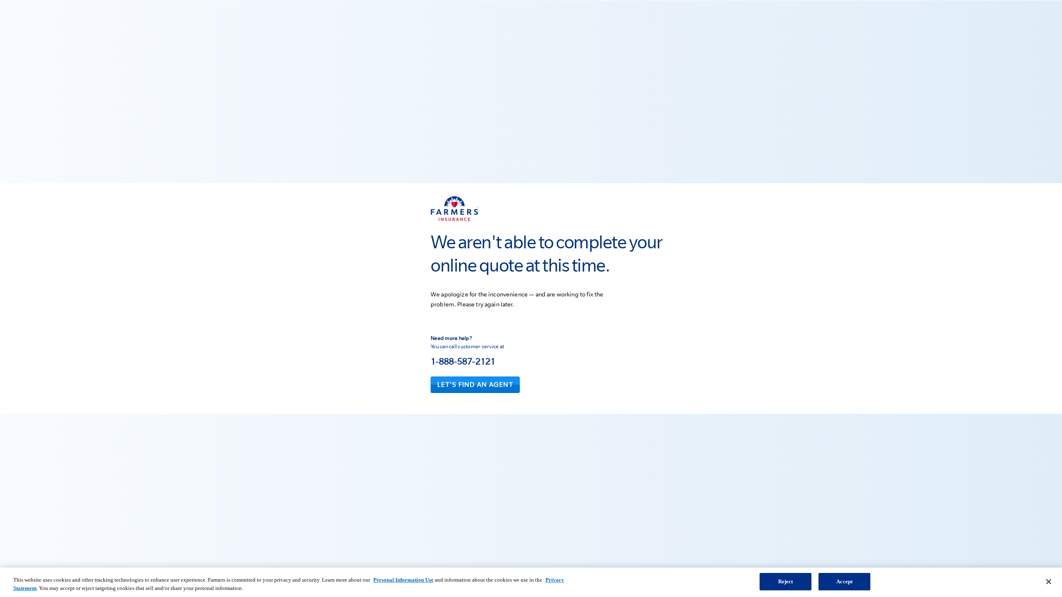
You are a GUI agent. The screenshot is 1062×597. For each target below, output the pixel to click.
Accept (844, 581)
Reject (785, 581)
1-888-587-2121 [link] (463, 361)
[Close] (1049, 582)
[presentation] (475, 384)
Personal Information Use (403, 580)
